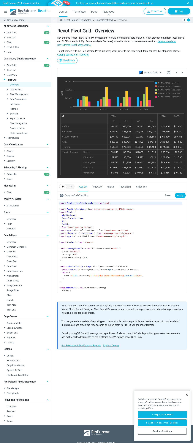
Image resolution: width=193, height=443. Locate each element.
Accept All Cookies (162, 414)
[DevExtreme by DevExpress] (23, 12)
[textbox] (27, 20)
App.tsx (83, 186)
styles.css (141, 186)
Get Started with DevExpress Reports (81, 345)
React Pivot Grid (104, 20)
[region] (162, 415)
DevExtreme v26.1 (12, 3)
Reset (168, 195)
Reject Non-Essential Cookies (162, 422)
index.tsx (97, 186)
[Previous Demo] (177, 72)
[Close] (187, 394)
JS (70, 186)
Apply (180, 195)
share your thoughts (134, 3)
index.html (125, 186)
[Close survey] (187, 3)
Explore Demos (111, 345)
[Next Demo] (182, 72)
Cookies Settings (162, 431)
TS (63, 186)
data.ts (110, 186)
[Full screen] (169, 72)
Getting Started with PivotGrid (73, 54)
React (42, 11)
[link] (75, 195)
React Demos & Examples (77, 20)
